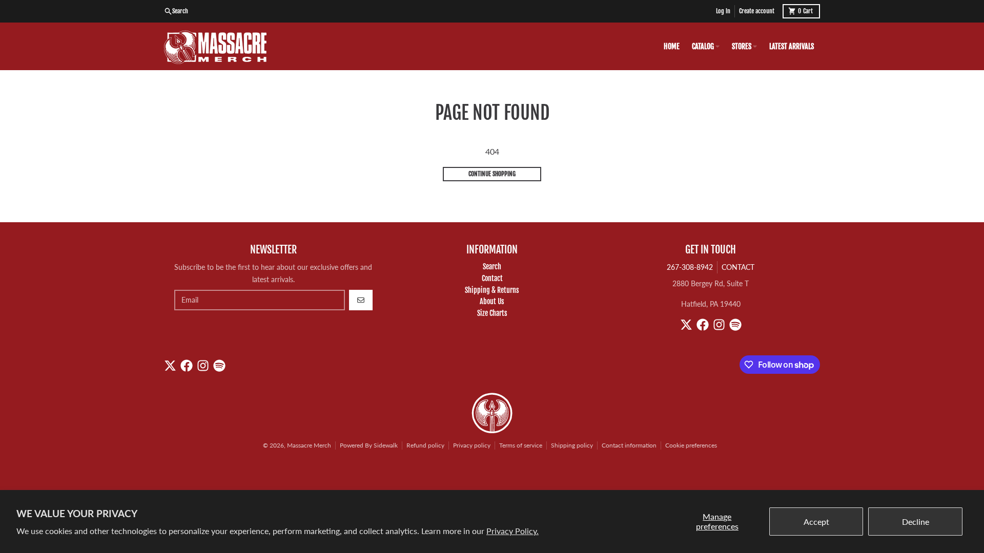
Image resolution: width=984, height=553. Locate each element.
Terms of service (520, 445)
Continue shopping (492, 174)
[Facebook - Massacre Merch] (702, 324)
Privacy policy (471, 445)
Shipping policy (572, 445)
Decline (915, 521)
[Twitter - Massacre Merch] (686, 324)
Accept (816, 521)
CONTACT (738, 267)
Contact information (629, 445)
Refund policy (425, 445)
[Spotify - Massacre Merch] (735, 324)
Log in (723, 11)
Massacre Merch (309, 445)
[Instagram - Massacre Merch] (719, 324)
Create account (756, 11)
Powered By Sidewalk (369, 445)
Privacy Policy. (512, 531)
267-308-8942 (690, 267)
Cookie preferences (691, 445)
